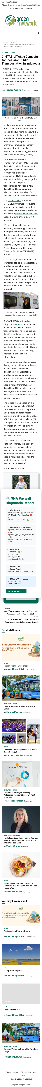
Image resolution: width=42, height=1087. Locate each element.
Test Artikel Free (21, 994)
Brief (6, 967)
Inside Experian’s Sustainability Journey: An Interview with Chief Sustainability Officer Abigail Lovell (21, 819)
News (13, 52)
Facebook (13, 1079)
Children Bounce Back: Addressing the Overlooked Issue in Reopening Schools (21, 619)
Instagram (17, 1079)
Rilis (5, 1006)
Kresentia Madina (14, 755)
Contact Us (21, 1075)
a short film (17, 365)
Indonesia (28, 8)
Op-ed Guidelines (16, 8)
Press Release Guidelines (30, 5)
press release (14, 200)
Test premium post (21, 954)
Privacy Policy (26, 1072)
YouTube (29, 1079)
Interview (16, 835)
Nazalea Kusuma (13, 90)
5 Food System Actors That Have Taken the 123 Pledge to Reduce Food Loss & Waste (21, 865)
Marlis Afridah (13, 846)
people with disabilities (26, 213)
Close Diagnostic (16, 591)
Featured (5, 52)
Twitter (21, 1079)
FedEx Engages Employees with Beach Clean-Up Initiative (21, 731)
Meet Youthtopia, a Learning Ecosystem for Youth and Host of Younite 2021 (21, 611)
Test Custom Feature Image (21, 647)
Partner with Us (14, 5)
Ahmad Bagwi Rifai (15, 669)
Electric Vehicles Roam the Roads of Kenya (21, 688)
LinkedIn (25, 1079)
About (4, 5)
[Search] (38, 33)
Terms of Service (12, 1072)
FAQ (34, 1072)
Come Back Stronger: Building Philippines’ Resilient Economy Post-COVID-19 (21, 774)
